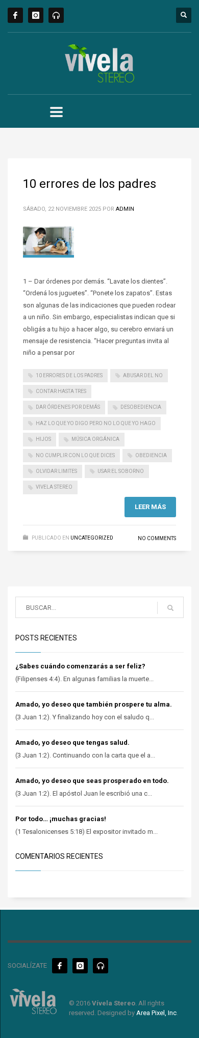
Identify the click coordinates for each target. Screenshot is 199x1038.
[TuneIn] (56, 15)
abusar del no (143, 375)
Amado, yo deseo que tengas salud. (72, 742)
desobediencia (140, 407)
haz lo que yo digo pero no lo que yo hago (96, 423)
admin (125, 209)
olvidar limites (56, 471)
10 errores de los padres (89, 184)
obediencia (151, 455)
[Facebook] (15, 15)
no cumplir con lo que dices (75, 455)
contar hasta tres (61, 391)
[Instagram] (35, 15)
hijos (43, 439)
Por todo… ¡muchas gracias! (60, 819)
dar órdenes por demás (68, 407)
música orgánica (95, 439)
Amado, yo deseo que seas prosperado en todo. (92, 780)
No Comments (157, 538)
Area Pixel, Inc (156, 1013)
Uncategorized (91, 538)
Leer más (150, 507)
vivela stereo (54, 487)
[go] (170, 608)
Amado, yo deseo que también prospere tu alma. (93, 704)
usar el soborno (120, 471)
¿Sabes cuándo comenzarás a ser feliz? (80, 666)
